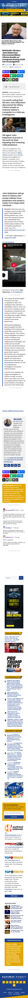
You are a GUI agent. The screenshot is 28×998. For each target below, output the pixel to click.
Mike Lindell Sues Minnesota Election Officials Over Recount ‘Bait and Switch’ (14, 694)
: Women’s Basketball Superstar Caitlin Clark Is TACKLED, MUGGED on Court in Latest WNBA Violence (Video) (14, 738)
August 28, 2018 (10, 238)
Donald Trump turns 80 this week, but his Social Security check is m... (17, 917)
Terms (10, 994)
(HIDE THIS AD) (17, 22)
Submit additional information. (13, 411)
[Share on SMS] (10, 79)
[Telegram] (21, 982)
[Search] (21, 578)
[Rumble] (17, 982)
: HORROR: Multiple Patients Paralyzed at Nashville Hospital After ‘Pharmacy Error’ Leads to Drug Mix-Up (15, 775)
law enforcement (13, 362)
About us (10, 992)
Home (5, 992)
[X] (10, 982)
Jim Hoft (17, 419)
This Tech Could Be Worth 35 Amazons (16, 921)
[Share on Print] (16, 79)
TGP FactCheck (11, 888)
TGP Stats (14, 896)
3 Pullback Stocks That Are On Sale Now (17, 931)
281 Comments (16, 67)
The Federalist (17, 292)
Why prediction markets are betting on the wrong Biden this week (17, 927)
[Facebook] (14, 982)
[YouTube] (14, 985)
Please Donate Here (14, 940)
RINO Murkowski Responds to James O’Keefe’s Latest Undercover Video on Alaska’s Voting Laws (14, 714)
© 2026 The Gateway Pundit (14, 989)
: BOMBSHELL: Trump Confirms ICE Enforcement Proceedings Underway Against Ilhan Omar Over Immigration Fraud (15, 766)
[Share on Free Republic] (3, 79)
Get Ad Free (16, 994)
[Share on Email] (13, 79)
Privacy (23, 992)
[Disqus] (14, 526)
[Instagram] (24, 982)
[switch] (25, 10)
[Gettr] (7, 982)
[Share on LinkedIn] (21, 75)
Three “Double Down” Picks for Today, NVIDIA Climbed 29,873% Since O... (17, 912)
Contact (17, 992)
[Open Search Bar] (20, 10)
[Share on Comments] (7, 79)
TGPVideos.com (13, 860)
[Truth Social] (3, 982)
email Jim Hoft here (16, 458)
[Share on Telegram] (18, 75)
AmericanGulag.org (14, 847)
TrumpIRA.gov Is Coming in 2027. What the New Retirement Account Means (17, 907)
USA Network (9, 242)
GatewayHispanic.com (12, 835)
